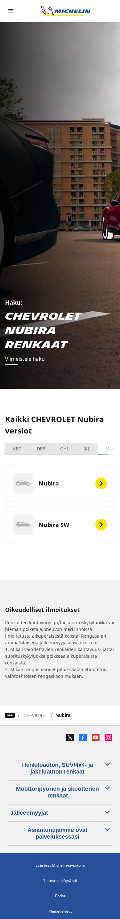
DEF (41, 449)
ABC (17, 449)
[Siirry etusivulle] (66, 11)
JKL (87, 449)
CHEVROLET (35, 715)
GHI (64, 449)
